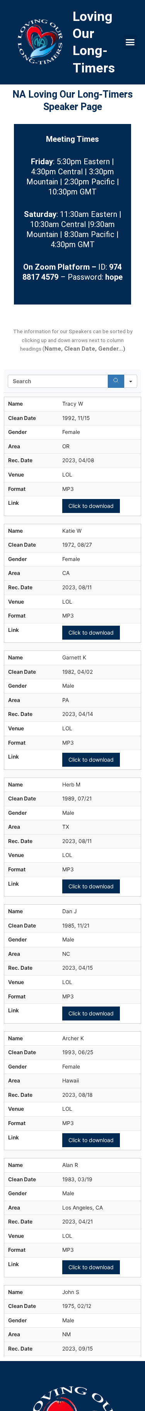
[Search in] (130, 381)
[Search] (116, 381)
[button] (130, 42)
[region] (72, 863)
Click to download (91, 505)
